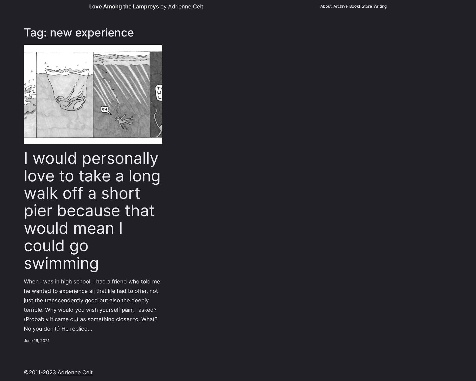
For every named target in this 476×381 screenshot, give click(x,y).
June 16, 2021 (36, 340)
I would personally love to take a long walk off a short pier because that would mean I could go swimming (92, 210)
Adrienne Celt (75, 372)
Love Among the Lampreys (124, 6)
